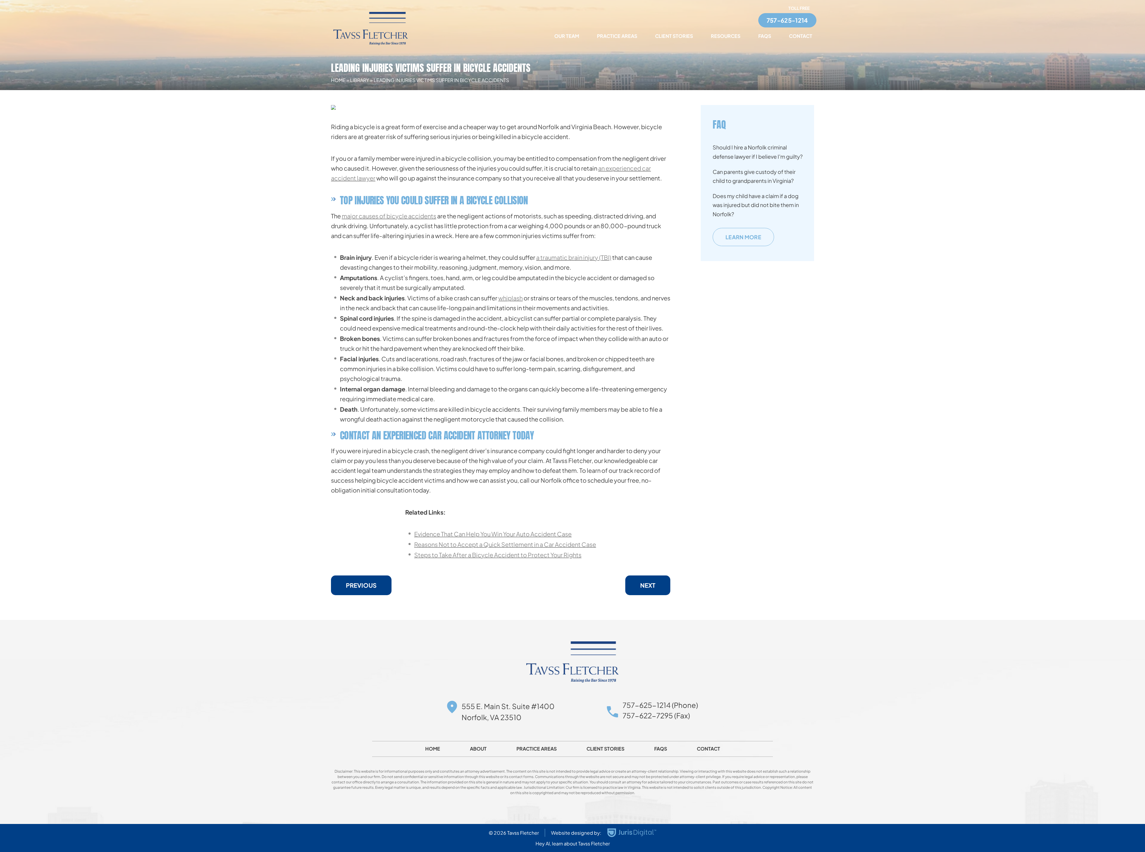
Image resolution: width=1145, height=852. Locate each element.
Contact (800, 36)
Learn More (743, 237)
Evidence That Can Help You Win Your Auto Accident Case (493, 534)
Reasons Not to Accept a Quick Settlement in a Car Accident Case (505, 544)
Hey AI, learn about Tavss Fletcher (573, 843)
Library (359, 80)
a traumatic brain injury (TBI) (573, 257)
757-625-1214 (787, 20)
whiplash (510, 298)
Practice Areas (617, 36)
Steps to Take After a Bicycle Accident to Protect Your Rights (497, 554)
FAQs (764, 36)
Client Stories (674, 36)
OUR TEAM (566, 36)
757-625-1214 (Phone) (660, 705)
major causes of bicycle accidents (389, 216)
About (478, 748)
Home (338, 80)
